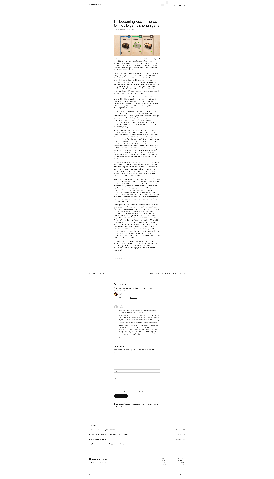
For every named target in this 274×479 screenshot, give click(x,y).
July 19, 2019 (121, 306)
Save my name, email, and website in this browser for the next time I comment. (132, 391)
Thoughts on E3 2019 (97, 273)
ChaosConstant (122, 29)
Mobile (127, 259)
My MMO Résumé (180, 6)
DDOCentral (121, 294)
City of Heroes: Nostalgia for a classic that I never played (166, 273)
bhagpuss (121, 307)
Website (116, 385)
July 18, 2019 (121, 293)
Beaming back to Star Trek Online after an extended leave (109, 434)
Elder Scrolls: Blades (119, 259)
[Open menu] (162, 5)
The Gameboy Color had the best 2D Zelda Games (107, 444)
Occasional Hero (95, 5)
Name (115, 371)
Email (115, 378)
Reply (120, 301)
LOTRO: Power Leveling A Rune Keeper (102, 430)
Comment (116, 353)
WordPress (182, 474)
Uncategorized (130, 29)
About (173, 6)
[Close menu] (167, 2)
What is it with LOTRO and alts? (100, 439)
